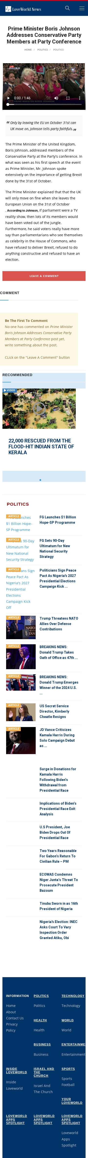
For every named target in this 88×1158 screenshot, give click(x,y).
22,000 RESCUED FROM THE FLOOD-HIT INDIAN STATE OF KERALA (41, 446)
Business (42, 1044)
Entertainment (73, 1054)
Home (28, 49)
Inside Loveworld (16, 1070)
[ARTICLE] (21, 523)
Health (40, 1020)
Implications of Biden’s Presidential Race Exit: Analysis (58, 808)
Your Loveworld (72, 1100)
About (11, 1012)
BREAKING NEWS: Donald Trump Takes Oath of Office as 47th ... (59, 652)
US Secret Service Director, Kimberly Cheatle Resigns (54, 711)
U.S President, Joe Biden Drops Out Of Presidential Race (55, 832)
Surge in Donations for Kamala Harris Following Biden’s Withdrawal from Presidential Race (58, 779)
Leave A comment (44, 276)
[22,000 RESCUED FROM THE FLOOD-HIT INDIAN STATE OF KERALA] (39, 408)
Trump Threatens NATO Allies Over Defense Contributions (59, 623)
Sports (68, 1069)
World (68, 1020)
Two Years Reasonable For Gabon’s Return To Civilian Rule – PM (58, 856)
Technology (73, 996)
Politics (42, 49)
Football (68, 1084)
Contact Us (15, 1018)
